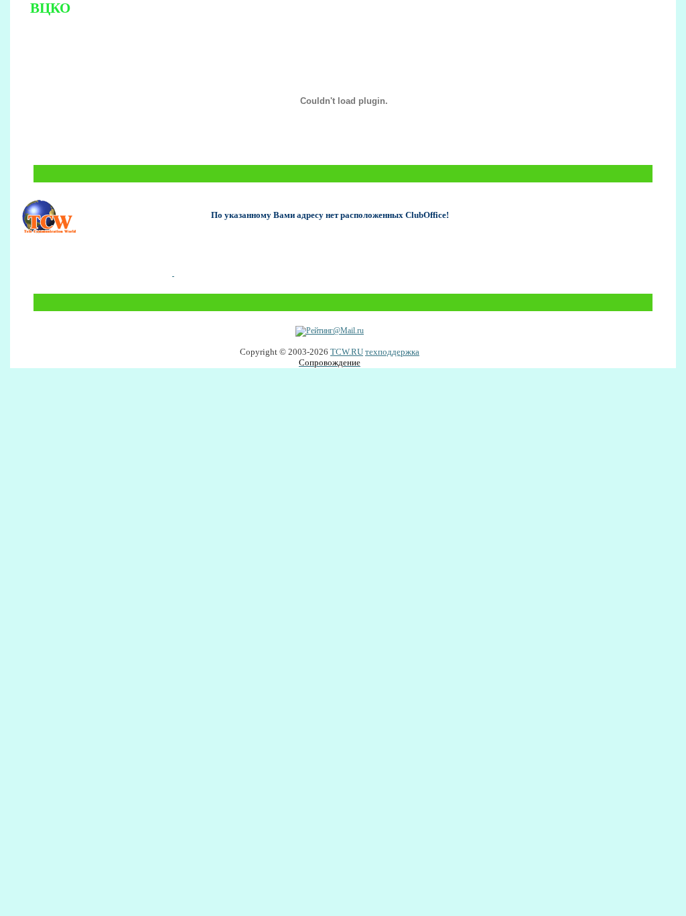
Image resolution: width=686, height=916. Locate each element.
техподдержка (392, 352)
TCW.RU (346, 352)
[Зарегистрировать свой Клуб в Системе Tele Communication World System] (173, 273)
